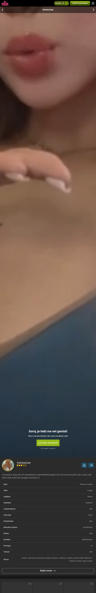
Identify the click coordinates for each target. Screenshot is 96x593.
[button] (84, 465)
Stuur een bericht (50, 443)
